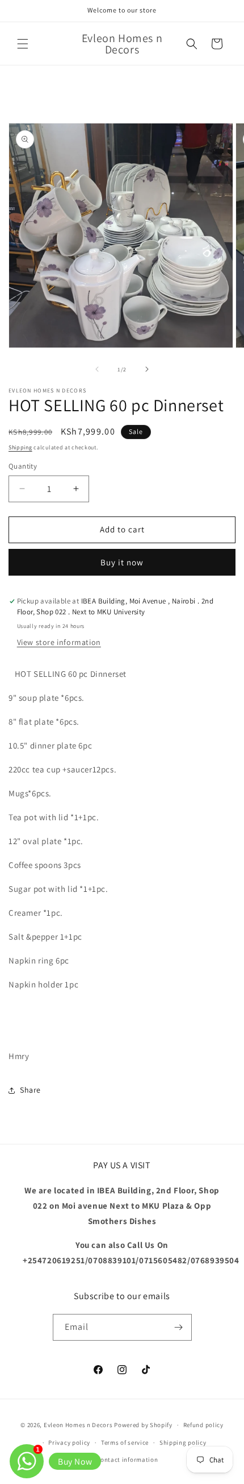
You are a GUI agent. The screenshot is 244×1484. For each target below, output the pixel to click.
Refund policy (203, 1425)
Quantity (23, 466)
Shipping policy (183, 1442)
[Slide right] (146, 369)
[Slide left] (97, 369)
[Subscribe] (178, 1327)
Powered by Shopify (143, 1425)
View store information (59, 642)
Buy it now (122, 562)
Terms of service (125, 1442)
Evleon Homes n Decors (78, 1425)
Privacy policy (69, 1442)
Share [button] (30, 1090)
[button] (22, 43)
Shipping (20, 447)
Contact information (127, 1460)
